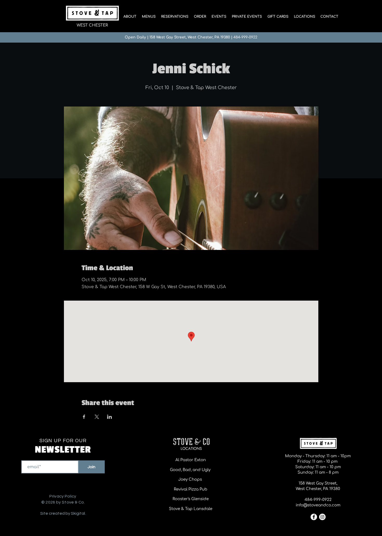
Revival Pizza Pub (190, 489)
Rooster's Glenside (191, 499)
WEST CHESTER (92, 25)
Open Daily (135, 37)
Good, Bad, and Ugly (191, 470)
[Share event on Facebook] (84, 417)
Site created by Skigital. (63, 513)
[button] (148, 17)
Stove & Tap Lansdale (190, 509)
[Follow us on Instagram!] (322, 517)
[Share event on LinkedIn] (109, 417)
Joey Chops (190, 479)
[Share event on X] (96, 417)
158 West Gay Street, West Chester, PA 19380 (189, 37)
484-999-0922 (245, 37)
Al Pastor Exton (190, 460)
